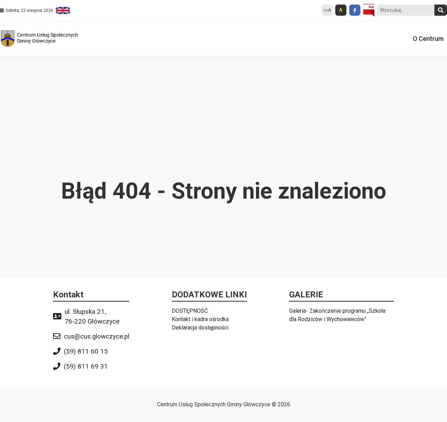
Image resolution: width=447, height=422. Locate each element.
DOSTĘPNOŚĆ (190, 311)
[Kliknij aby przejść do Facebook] (354, 10)
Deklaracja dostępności (200, 327)
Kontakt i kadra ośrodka (200, 319)
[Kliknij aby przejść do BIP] (368, 10)
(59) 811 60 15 (86, 351)
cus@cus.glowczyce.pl (96, 336)
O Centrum (428, 38)
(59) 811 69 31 (86, 366)
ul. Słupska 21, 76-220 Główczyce (92, 316)
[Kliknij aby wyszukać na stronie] (440, 10)
